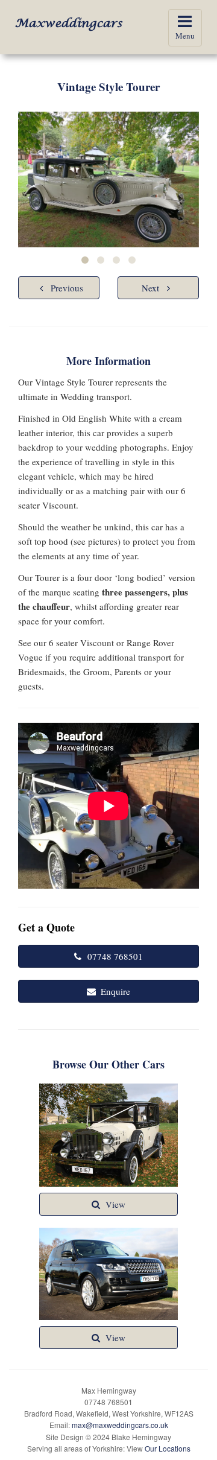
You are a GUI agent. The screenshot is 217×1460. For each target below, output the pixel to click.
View (115, 1204)
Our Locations (167, 1448)
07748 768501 (115, 956)
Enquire (115, 991)
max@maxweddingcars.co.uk (120, 1425)
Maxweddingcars (68, 23)
